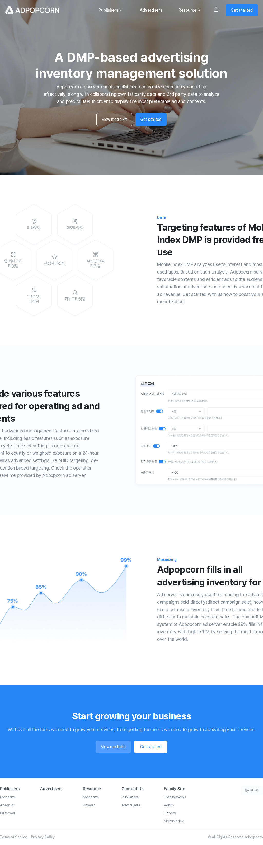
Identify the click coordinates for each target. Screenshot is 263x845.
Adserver (7, 805)
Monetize (8, 797)
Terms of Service (13, 837)
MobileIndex (174, 821)
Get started (242, 10)
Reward (89, 805)
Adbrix (169, 805)
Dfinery (170, 813)
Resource (187, 10)
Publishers (108, 10)
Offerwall (8, 813)
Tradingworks (175, 797)
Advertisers (151, 10)
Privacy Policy (43, 837)
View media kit (114, 119)
